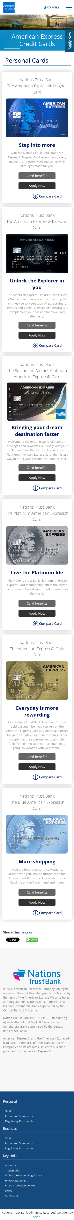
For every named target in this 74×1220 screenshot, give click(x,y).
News (8, 1190)
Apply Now (37, 186)
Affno (36, 1217)
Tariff (8, 1111)
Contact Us (11, 1195)
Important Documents (19, 1116)
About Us (10, 1165)
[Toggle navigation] (69, 7)
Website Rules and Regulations (24, 1175)
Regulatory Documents (19, 1121)
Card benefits (37, 176)
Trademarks (12, 1170)
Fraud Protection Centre (20, 1185)
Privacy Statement (16, 1180)
